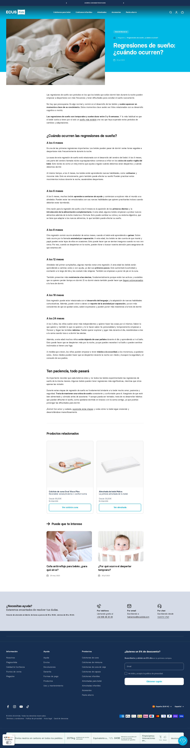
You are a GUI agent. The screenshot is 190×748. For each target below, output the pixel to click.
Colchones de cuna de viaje (94, 667)
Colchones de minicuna (92, 662)
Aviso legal (48, 719)
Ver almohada (120, 507)
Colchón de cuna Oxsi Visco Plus (64, 491)
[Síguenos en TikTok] (27, 706)
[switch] (8, 742)
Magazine (121, 37)
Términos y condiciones (15, 719)
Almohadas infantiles (91, 686)
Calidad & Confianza (15, 667)
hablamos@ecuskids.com (138, 617)
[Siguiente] (123, 3)
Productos (48, 681)
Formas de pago (50, 676)
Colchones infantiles (84, 12)
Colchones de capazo (91, 672)
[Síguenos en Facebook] (8, 706)
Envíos (46, 662)
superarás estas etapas (83, 409)
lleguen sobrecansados (133, 280)
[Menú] (13, 735)
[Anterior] (66, 3)
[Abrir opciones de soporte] (182, 740)
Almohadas (101, 12)
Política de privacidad (34, 719)
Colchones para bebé (61, 12)
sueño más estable (88, 119)
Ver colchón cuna (70, 507)
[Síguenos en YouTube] (21, 706)
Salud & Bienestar (121, 32)
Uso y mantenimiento (53, 686)
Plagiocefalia (11, 662)
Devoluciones (49, 667)
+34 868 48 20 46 (105, 617)
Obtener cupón (154, 681)
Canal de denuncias (61, 719)
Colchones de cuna (90, 658)
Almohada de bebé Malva (110, 491)
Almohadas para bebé (92, 681)
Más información (176, 738)
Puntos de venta (13, 672)
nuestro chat (163, 617)
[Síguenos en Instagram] (14, 706)
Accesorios (116, 12)
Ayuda (46, 658)
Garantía (47, 672)
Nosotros (10, 658)
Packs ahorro (131, 12)
